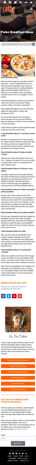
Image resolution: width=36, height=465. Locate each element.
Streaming (12, 458)
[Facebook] (4, 2)
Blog (26, 456)
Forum (15, 456)
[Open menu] (31, 9)
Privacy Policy (13, 461)
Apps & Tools (23, 458)
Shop (21, 456)
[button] (3, 296)
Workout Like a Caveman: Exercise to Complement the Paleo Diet (14, 288)
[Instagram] (10, 2)
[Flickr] (26, 2)
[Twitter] (31, 2)
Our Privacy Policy (20, 429)
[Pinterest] (20, 2)
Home (10, 456)
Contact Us (24, 461)
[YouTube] (15, 2)
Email (3, 435)
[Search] (33, 44)
